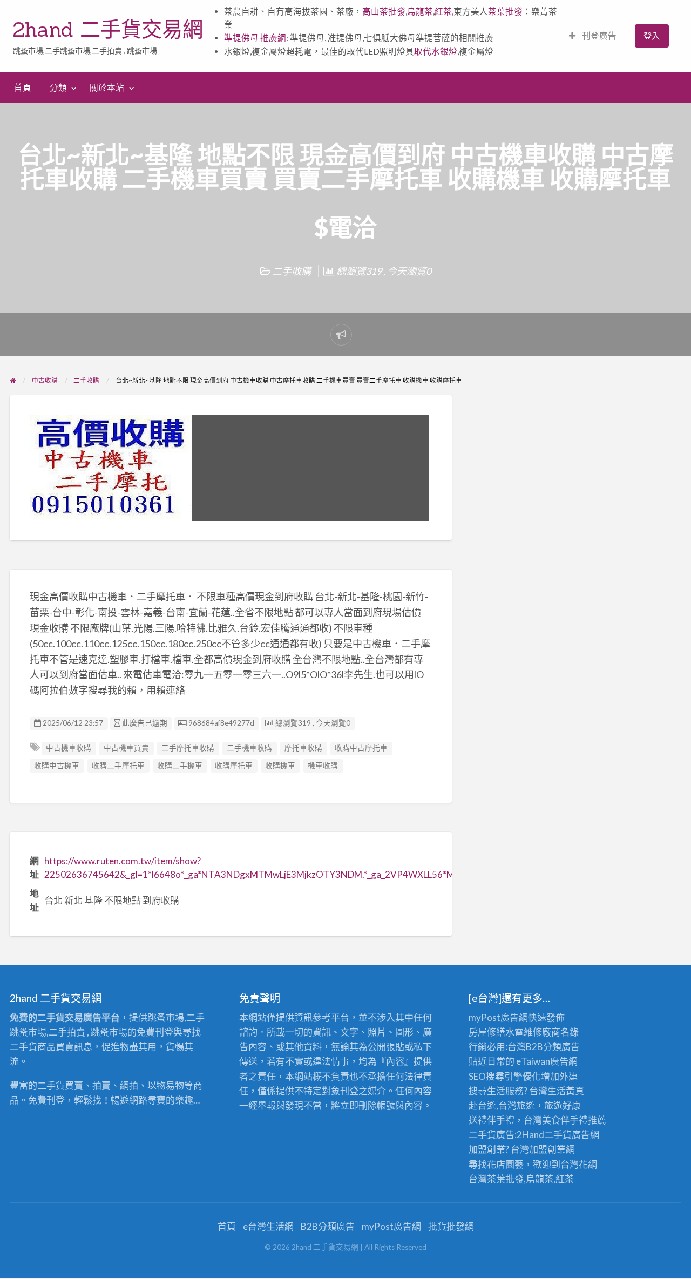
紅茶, (444, 11)
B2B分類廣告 (328, 1226)
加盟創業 (547, 1149)
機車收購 (323, 765)
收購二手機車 (179, 765)
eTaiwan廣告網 (547, 1061)
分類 (58, 87)
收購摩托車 (234, 765)
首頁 (22, 87)
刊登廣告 (598, 35)
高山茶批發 (383, 11)
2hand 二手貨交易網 (108, 29)
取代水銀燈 (435, 51)
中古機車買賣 (126, 747)
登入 (651, 35)
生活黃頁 (565, 1091)
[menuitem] (593, 36)
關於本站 (107, 87)
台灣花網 (578, 1164)
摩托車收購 (303, 747)
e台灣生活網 (268, 1226)
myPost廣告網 (498, 1017)
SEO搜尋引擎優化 (505, 1076)
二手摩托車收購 (187, 747)
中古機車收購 (68, 747)
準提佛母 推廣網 (255, 38)
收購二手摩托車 (118, 765)
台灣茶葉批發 (496, 1179)
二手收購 (291, 271)
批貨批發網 (451, 1226)
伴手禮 (574, 1120)
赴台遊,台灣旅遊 (502, 1105)
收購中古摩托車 (361, 747)
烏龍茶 (420, 11)
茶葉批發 (505, 11)
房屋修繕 (487, 1032)
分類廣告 (561, 1046)
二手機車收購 (249, 747)
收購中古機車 (56, 765)
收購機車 (280, 765)
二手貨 (558, 1134)
